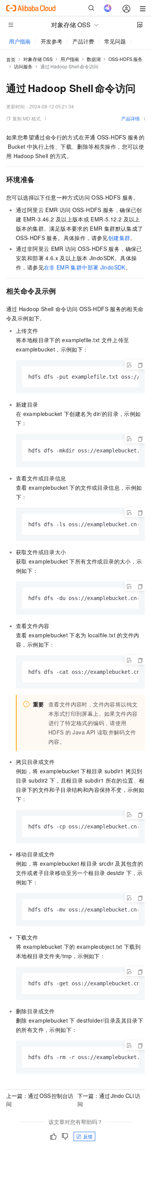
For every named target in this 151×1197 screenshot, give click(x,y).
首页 (10, 59)
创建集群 (119, 238)
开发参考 (51, 41)
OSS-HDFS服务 (125, 59)
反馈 (88, 1136)
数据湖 (94, 59)
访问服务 (23, 66)
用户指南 (20, 41)
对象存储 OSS (38, 59)
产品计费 (83, 41)
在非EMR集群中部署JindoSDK (84, 267)
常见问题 (115, 41)
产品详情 (130, 118)
